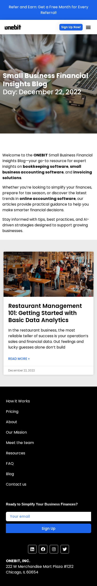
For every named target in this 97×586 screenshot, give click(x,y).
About (11, 422)
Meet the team (20, 442)
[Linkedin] (32, 549)
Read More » (19, 358)
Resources (15, 453)
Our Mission (16, 432)
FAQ (10, 463)
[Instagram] (54, 549)
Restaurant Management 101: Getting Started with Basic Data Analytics (45, 313)
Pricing (12, 411)
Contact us (16, 484)
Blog (10, 474)
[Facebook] (43, 549)
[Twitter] (65, 549)
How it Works (18, 401)
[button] (71, 27)
